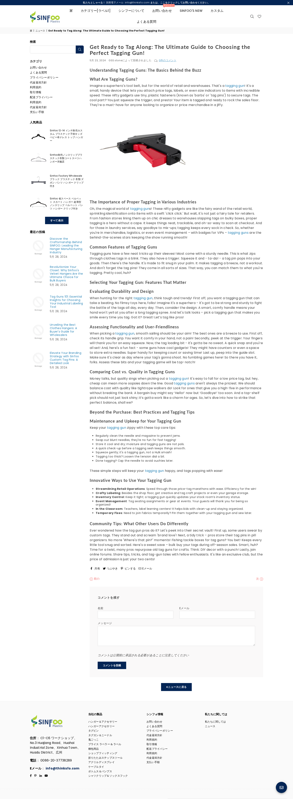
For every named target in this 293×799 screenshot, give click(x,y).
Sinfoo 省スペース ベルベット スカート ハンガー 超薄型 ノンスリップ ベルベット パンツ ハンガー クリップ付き (66, 203)
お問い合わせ (163, 9)
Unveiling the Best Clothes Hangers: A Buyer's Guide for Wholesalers (63, 330)
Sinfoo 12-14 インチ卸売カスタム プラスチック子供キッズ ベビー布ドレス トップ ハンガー (66, 135)
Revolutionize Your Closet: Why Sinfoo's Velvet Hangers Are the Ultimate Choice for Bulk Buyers (66, 273)
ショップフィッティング (102, 753)
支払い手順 (37, 112)
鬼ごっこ (93, 740)
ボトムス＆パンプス (100, 771)
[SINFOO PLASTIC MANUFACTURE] (48, 16)
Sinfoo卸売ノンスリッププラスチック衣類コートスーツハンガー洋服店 (66, 158)
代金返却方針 (38, 82)
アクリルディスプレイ (101, 762)
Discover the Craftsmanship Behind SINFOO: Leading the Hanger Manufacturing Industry (66, 245)
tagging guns (238, 232)
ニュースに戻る (177, 687)
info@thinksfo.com (63, 768)
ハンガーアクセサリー (101, 726)
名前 (100, 608)
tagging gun (234, 85)
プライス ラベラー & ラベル (104, 744)
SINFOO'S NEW (191, 10)
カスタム (216, 10)
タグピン (93, 731)
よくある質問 (146, 21)
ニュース (40, 30)
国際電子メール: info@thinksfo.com (146, 2)
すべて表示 (56, 220)
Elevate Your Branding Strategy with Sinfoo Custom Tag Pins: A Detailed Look (65, 358)
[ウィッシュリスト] (259, 16)
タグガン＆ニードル (100, 735)
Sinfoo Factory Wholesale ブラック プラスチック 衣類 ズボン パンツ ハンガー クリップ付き (67, 180)
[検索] (252, 16)
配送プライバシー (41, 97)
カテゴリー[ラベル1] (95, 10)
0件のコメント (167, 60)
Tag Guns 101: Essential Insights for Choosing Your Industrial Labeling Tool (66, 302)
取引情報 (35, 92)
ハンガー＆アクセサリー (102, 722)
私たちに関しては (215, 722)
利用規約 (35, 87)
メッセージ (105, 623)
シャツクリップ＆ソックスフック (108, 776)
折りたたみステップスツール (105, 758)
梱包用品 (93, 749)
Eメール (184, 608)
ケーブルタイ (96, 767)
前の (96, 578)
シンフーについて (131, 10)
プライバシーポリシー (44, 77)
